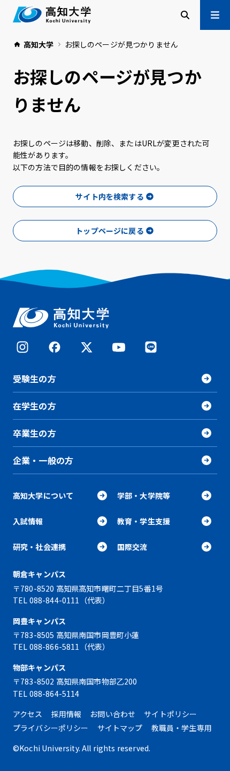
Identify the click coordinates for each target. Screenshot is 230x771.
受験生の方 (34, 378)
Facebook (54, 347)
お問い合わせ (112, 714)
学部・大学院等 (143, 495)
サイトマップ (120, 727)
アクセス (28, 714)
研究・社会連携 (39, 546)
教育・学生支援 (143, 521)
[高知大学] (52, 14)
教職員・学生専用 (181, 727)
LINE (150, 347)
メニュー (215, 15)
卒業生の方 (34, 433)
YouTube (118, 347)
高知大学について (43, 495)
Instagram (22, 347)
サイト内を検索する (109, 196)
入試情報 (28, 521)
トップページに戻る (109, 230)
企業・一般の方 (43, 460)
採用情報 (66, 714)
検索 (185, 15)
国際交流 (132, 546)
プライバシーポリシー (51, 727)
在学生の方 (34, 405)
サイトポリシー (170, 714)
